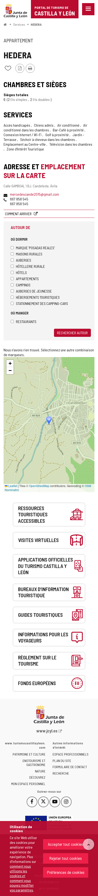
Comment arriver (18, 213)
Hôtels (21, 272)
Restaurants (26, 321)
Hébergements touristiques (38, 297)
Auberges (23, 260)
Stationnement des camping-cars (42, 303)
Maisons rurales (29, 254)
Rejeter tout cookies (65, 858)
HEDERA (36, 24)
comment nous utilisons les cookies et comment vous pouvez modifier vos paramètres (22, 878)
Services (19, 24)
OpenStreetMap (39, 486)
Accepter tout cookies (65, 844)
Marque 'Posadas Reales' (35, 247)
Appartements (27, 278)
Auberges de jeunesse (34, 291)
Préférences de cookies (65, 872)
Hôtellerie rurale (30, 266)
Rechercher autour (72, 332)
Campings (23, 285)
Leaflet (12, 486)
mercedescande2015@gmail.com (34, 194)
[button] (10, 363)
